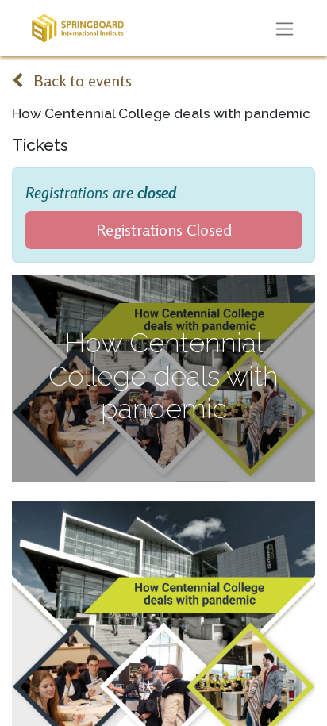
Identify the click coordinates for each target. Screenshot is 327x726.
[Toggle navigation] (284, 29)
